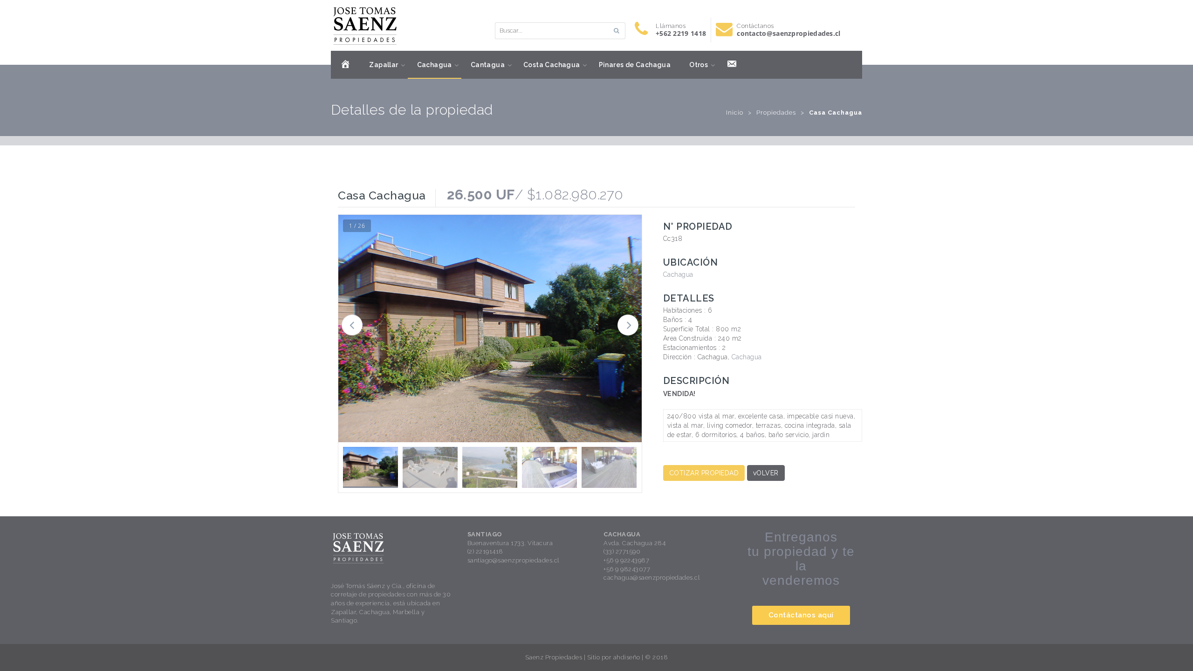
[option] (490, 328)
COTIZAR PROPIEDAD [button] (704, 473)
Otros (698, 64)
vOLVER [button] (766, 473)
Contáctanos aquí (801, 615)
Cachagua (434, 64)
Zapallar (383, 64)
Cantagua (488, 64)
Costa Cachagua (551, 64)
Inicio (734, 112)
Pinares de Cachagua (635, 64)
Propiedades (776, 112)
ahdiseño (626, 657)
